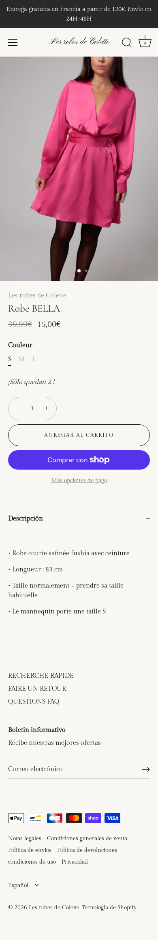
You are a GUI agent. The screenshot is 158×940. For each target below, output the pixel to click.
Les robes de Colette (79, 41)
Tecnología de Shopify (109, 907)
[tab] (79, 581)
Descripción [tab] (25, 519)
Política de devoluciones (87, 850)
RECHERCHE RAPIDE (41, 676)
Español (18, 885)
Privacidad (75, 862)
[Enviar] (146, 769)
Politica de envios (29, 850)
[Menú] (13, 42)
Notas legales (24, 838)
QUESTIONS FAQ (33, 702)
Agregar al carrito (78, 435)
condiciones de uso (32, 862)
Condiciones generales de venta (87, 838)
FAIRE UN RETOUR (37, 689)
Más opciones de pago (79, 480)
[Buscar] (127, 44)
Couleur (20, 345)
